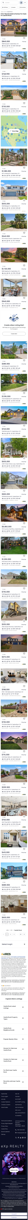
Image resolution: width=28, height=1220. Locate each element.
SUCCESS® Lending (20, 1101)
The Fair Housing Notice (20, 1195)
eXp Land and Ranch (20, 1112)
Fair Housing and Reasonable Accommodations (14, 1186)
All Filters (6, 7)
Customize (14, 1217)
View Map (15, 131)
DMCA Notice (14, 1181)
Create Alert (14, 333)
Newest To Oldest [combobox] (14, 7)
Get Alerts (23, 7)
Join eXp (3, 1099)
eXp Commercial (19, 1107)
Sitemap (3, 1134)
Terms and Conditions (6, 1120)
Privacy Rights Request (7, 1123)
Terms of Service (13, 1184)
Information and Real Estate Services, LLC (13, 957)
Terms (4, 1206)
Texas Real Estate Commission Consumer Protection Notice (14, 1192)
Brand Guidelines (5, 1131)
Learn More (20, 1198)
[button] (14, 944)
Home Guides (4, 1107)
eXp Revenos (18, 1104)
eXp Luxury (18, 1110)
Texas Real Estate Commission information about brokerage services (14, 1191)
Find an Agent (4, 1096)
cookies (5, 1200)
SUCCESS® (18, 1099)
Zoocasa (17, 1096)
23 (20, 934)
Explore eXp (4, 1093)
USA (7, 930)
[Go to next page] (24, 934)
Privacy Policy (4, 1126)
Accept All (14, 1214)
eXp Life (17, 1093)
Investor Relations (5, 1101)
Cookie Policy (4, 1128)
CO (11, 930)
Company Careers (5, 1104)
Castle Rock (18, 930)
